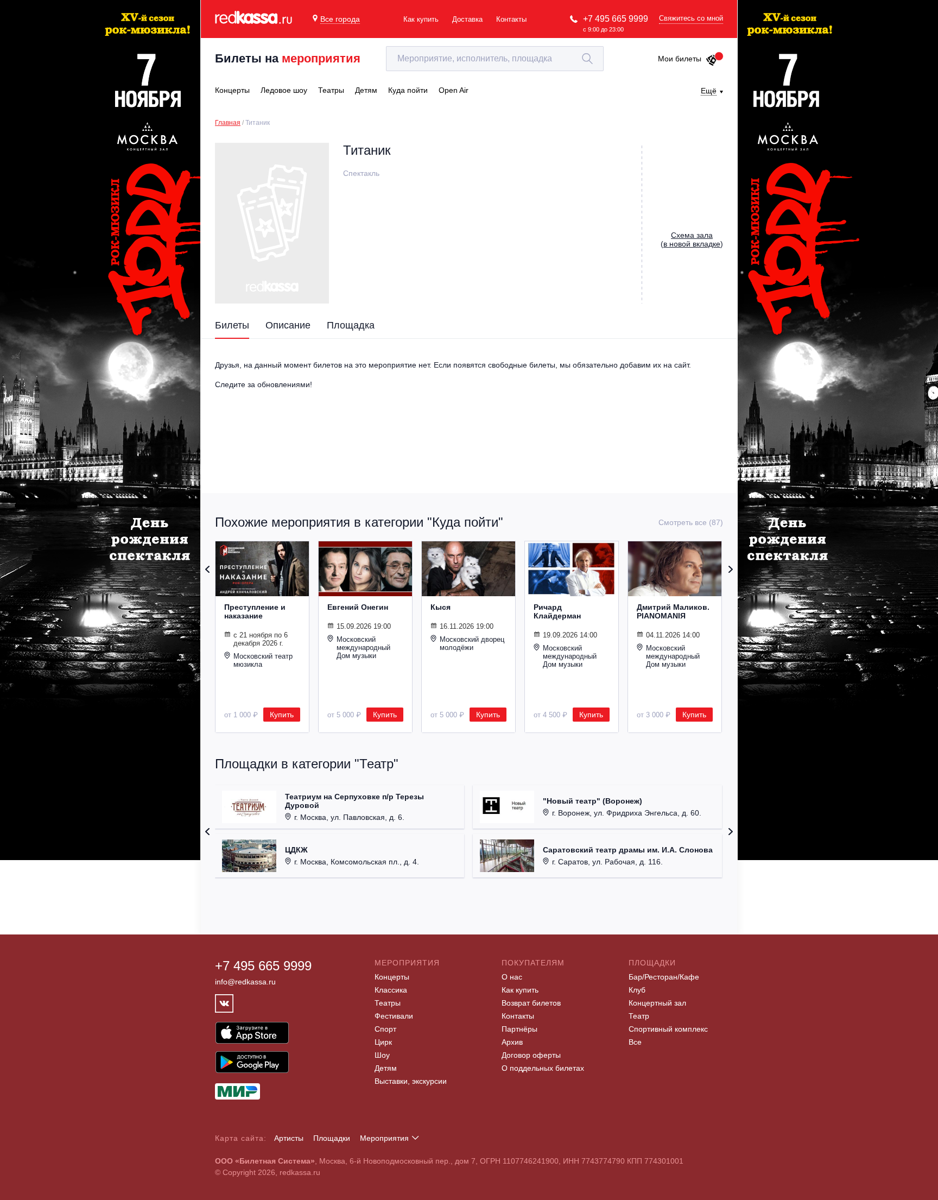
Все (635, 1042)
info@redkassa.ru (245, 981)
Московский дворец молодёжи (472, 643)
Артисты (288, 1138)
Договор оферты (531, 1055)
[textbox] (495, 58)
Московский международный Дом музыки (363, 647)
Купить (282, 714)
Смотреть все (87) (690, 522)
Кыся (440, 607)
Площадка (351, 325)
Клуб (637, 990)
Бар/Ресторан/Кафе (664, 976)
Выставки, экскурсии (411, 1081)
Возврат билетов (531, 1003)
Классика (391, 990)
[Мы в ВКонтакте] (224, 1003)
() (692, 239)
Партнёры (519, 1029)
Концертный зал (657, 1003)
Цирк (383, 1042)
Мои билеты (679, 58)
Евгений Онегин (357, 607)
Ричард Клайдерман (557, 611)
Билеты (232, 325)
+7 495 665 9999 (615, 18)
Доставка (467, 19)
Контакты (511, 19)
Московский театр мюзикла (263, 660)
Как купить (421, 19)
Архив (512, 1042)
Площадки (331, 1138)
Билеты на (287, 58)
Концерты (392, 976)
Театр (639, 1016)
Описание (287, 325)
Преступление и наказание (255, 611)
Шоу (382, 1055)
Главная (227, 123)
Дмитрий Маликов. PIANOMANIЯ (673, 611)
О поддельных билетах (543, 1068)
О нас (512, 976)
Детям (386, 1068)
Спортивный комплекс (668, 1029)
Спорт (385, 1029)
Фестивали (394, 1016)
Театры (388, 1003)
